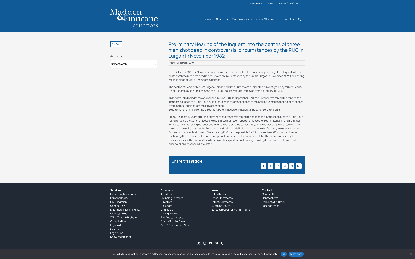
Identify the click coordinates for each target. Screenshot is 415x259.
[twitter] (198, 243)
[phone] (222, 243)
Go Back (116, 44)
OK (283, 254)
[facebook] (193, 243)
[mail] (216, 243)
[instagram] (204, 243)
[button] (299, 19)
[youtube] (210, 243)
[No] (411, 254)
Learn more (296, 254)
